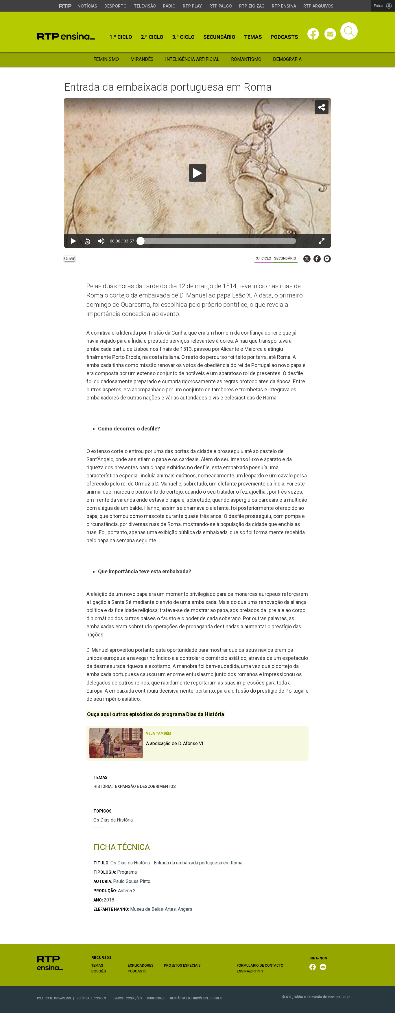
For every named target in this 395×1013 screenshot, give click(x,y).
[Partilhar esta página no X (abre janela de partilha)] (307, 258)
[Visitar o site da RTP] (65, 6)
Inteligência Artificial (192, 59)
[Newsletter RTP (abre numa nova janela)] (323, 967)
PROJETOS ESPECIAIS (182, 965)
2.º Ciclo (152, 37)
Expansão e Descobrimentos (145, 786)
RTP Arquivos (318, 5)
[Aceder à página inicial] (66, 36)
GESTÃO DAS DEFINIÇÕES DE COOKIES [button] (196, 998)
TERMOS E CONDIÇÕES (126, 998)
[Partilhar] (321, 107)
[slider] (218, 241)
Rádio (169, 5)
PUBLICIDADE (156, 998)
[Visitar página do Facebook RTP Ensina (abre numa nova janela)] (313, 34)
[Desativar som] (101, 241)
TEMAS (97, 965)
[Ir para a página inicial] (50, 962)
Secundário (219, 37)
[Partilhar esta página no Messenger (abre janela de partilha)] (327, 258)
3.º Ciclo (183, 37)
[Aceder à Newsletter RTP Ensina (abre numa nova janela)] (330, 34)
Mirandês (142, 59)
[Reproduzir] (197, 173)
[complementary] (197, 173)
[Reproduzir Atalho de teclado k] (73, 241)
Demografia (287, 59)
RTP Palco (220, 5)
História (102, 786)
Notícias (87, 5)
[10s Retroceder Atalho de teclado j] (87, 241)
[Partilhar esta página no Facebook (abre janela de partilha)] (317, 258)
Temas (253, 37)
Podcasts (284, 37)
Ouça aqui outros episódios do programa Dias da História (155, 714)
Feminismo (106, 59)
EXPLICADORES (141, 965)
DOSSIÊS (98, 971)
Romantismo (246, 59)
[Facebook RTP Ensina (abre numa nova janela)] (312, 967)
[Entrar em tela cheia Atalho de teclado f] (321, 241)
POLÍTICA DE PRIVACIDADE (54, 998)
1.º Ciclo (121, 37)
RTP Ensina (284, 5)
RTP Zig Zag (252, 5)
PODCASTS (137, 971)
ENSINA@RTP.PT (250, 971)
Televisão (145, 5)
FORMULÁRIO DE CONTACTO (260, 965)
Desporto (115, 5)
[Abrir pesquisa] (349, 31)
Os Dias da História (113, 820)
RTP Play (192, 5)
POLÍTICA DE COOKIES (91, 998)
